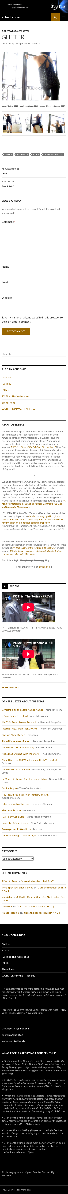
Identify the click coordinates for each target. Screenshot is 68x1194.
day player (8, 183)
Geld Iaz (6, 377)
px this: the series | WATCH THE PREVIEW (22, 627)
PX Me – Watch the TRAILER (15, 674)
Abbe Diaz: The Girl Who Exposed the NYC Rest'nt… (30, 760)
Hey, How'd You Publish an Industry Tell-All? (25, 794)
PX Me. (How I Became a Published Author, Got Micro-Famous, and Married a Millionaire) (34, 503)
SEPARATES (23, 31)
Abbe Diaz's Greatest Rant (16, 769)
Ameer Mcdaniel (10, 912)
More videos (10, 687)
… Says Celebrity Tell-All (15, 715)
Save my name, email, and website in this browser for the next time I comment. (33, 319)
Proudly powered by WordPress (16, 1189)
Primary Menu (64, 17)
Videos (15, 586)
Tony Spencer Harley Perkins (17, 887)
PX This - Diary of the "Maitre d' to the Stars (33, 547)
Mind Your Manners (12, 810)
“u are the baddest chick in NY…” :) (39, 881)
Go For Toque (9, 788)
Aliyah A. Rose (9, 881)
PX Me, (31, 516)
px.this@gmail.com (19, 1028)
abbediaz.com (11, 17)
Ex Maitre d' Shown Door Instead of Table (24, 778)
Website (7, 297)
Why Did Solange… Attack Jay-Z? (19, 835)
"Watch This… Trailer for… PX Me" (20, 728)
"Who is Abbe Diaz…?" (13, 734)
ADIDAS (8, 154)
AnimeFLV (7, 906)
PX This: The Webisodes (15, 396)
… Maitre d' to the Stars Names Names (22, 709)
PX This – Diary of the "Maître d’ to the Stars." (33, 447)
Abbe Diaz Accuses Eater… (16, 741)
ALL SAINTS (22, 154)
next (10, 171)
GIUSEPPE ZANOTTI (53, 154)
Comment (8, 221)
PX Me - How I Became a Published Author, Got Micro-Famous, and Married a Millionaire (32, 552)
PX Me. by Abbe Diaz (13, 816)
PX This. (6, 383)
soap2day (7, 896)
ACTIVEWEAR (9, 31)
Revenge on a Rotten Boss (16, 829)
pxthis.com (45, 566)
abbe (17, 43)
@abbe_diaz (20, 1041)
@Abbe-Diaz (16, 1034)
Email (5, 282)
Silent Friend (8, 402)
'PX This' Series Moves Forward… (20, 722)
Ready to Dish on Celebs (15, 822)
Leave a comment (30, 43)
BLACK (36, 154)
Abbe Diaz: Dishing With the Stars (20, 753)
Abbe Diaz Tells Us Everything (18, 747)
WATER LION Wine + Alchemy (18, 408)
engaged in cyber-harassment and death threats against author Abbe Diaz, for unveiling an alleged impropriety (32, 519)
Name (5, 266)
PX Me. (5, 390)
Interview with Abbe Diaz (15, 804)
